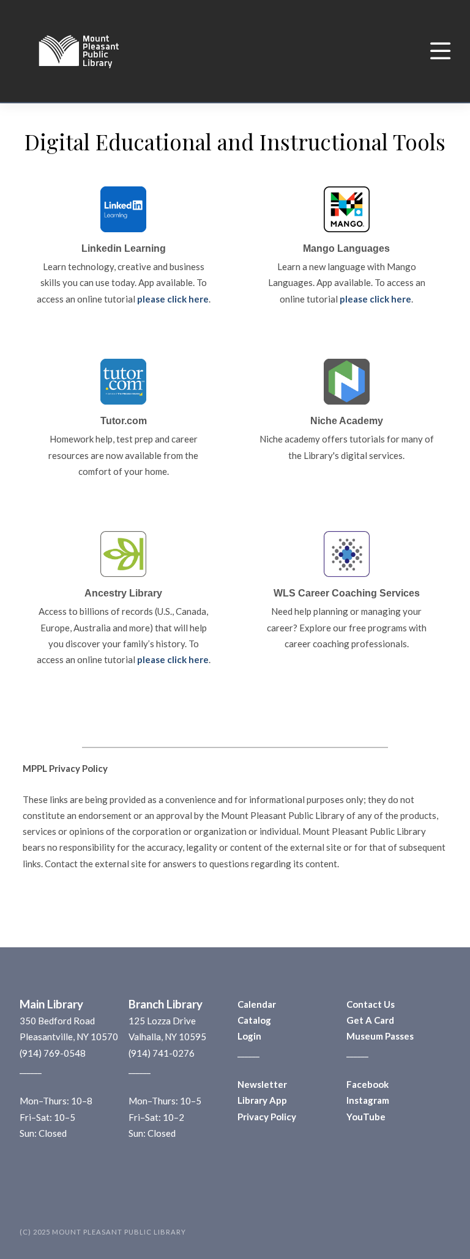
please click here (173, 298)
